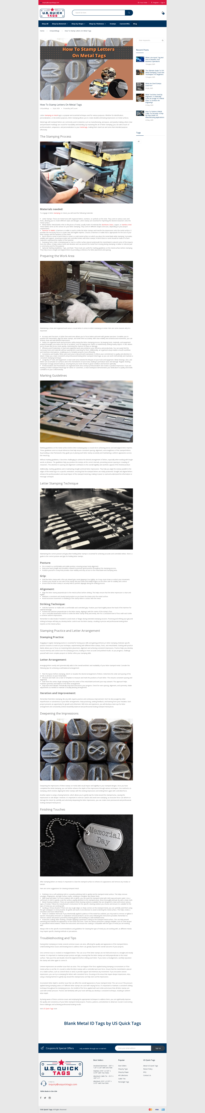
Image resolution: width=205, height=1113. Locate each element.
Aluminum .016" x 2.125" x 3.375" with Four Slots (102, 1082)
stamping (57, 213)
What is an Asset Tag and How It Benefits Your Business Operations (154, 59)
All (138, 141)
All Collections (123, 1075)
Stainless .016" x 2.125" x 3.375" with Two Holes (102, 1072)
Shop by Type (123, 1069)
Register (156, 3)
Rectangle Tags (123, 1082)
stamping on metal (51, 115)
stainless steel (126, 225)
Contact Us (147, 1075)
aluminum (105, 225)
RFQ (144, 1072)
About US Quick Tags (150, 1066)
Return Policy (147, 1069)
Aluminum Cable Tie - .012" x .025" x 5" (103, 1077)
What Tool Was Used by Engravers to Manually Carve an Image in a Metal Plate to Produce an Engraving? (154, 98)
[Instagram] (50, 1097)
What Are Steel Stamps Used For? (153, 84)
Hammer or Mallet (48, 230)
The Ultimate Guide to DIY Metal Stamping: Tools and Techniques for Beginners (154, 72)
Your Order (143, 3)
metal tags (83, 127)
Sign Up (158, 1048)
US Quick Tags (48, 1009)
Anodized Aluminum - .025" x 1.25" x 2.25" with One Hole (103, 1067)
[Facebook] (40, 1097)
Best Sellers (122, 1066)
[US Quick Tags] (52, 13)
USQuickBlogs (54, 31)
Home (42, 31)
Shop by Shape (123, 1072)
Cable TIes (122, 1079)
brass (111, 225)
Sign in (163, 3)
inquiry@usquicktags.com (50, 3)
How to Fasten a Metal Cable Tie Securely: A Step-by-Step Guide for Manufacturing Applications (154, 114)
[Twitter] (45, 1097)
